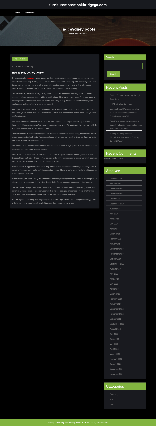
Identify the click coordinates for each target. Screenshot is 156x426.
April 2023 (114, 288)
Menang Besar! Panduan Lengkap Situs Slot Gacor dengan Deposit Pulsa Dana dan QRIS (124, 112)
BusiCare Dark (88, 422)
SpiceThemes (102, 422)
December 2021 (117, 368)
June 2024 (114, 218)
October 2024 (115, 198)
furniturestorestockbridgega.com (78, 4)
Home (17, 12)
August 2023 (115, 268)
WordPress (69, 422)
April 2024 (114, 228)
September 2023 (117, 263)
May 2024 (114, 223)
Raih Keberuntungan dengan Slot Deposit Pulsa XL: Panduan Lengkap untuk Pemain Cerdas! (126, 125)
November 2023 (117, 253)
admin (18, 66)
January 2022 (116, 363)
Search (110, 57)
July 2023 (114, 273)
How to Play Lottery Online (28, 72)
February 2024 (116, 238)
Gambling (28, 66)
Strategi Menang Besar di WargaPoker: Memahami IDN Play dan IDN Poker (124, 137)
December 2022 (117, 308)
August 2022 (115, 328)
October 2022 (115, 318)
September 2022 (117, 323)
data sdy (30, 78)
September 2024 (117, 203)
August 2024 (115, 208)
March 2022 (115, 353)
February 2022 (116, 358)
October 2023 (115, 258)
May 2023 (114, 283)
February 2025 (116, 178)
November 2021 (117, 374)
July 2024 (114, 213)
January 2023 (116, 303)
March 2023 (115, 293)
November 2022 (117, 313)
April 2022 (114, 348)
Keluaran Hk (30, 12)
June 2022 (114, 338)
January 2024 (116, 243)
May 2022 (114, 343)
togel (112, 404)
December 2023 (117, 248)
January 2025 (116, 183)
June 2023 (114, 278)
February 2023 (116, 298)
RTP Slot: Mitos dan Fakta (121, 103)
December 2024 (117, 188)
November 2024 (117, 193)
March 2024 (115, 233)
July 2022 (114, 333)
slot (111, 399)
